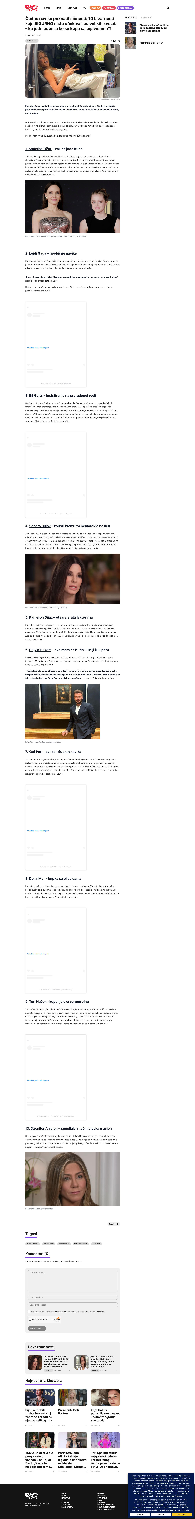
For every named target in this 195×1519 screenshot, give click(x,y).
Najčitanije (131, 17)
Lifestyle (72, 8)
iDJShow (95, 8)
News (59, 8)
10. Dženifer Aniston (41, 1128)
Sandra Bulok (40, 526)
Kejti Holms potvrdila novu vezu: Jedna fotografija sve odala (105, 1415)
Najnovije (146, 17)
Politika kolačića (106, 1509)
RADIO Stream (67, 1507)
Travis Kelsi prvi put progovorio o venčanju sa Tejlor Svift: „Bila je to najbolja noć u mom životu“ (39, 1461)
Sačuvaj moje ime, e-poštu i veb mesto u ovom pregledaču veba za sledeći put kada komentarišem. (68, 1311)
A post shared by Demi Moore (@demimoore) (55, 989)
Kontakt (101, 1502)
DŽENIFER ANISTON (80, 1244)
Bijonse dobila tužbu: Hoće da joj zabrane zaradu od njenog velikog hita (38, 1415)
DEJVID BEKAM (64, 1244)
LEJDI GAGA (97, 1244)
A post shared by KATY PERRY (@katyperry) (56, 866)
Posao (100, 1500)
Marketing (102, 1498)
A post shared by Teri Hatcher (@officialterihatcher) (55, 1116)
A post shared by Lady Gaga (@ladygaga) (56, 383)
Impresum (102, 1496)
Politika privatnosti (107, 1507)
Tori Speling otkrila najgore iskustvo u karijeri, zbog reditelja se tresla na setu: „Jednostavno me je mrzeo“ (105, 1461)
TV (84, 8)
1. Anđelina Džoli (38, 149)
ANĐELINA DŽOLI (32, 1244)
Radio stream (125, 8)
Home (47, 8)
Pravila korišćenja (106, 1505)
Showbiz (31, 41)
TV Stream (109, 8)
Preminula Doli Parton (68, 1411)
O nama (101, 1493)
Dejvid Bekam (40, 650)
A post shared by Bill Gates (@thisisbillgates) (56, 514)
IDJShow (65, 1502)
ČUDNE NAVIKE (49, 1244)
